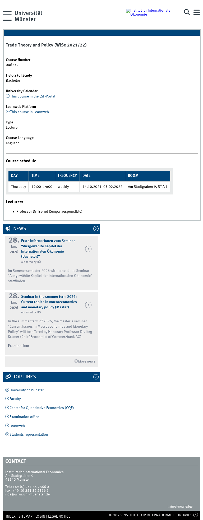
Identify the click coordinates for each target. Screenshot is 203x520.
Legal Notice (59, 516)
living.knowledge (180, 506)
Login (40, 516)
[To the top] (195, 515)
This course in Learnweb (29, 112)
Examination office (24, 417)
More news (86, 361)
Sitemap (26, 516)
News (19, 228)
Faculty (15, 399)
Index (11, 516)
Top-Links (24, 377)
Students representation (29, 435)
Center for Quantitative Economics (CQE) (42, 408)
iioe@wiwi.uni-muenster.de (27, 494)
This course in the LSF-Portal (32, 96)
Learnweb (17, 426)
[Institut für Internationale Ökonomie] (151, 12)
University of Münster (27, 390)
